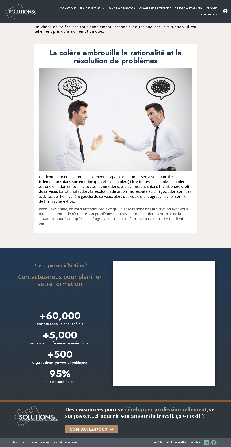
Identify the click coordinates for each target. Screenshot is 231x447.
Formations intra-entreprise (79, 8)
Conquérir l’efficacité (155, 8)
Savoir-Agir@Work (121, 8)
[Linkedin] (206, 442)
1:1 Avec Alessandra (189, 8)
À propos (207, 14)
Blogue (212, 8)
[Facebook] (214, 442)
